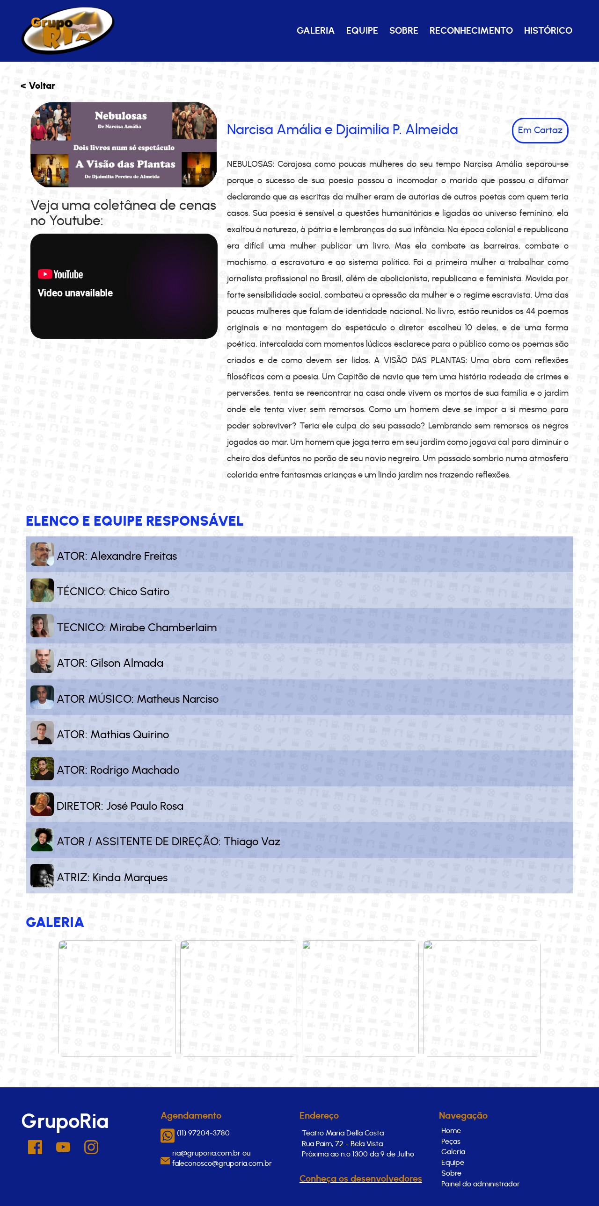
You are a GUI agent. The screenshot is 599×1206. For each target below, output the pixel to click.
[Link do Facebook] (35, 1152)
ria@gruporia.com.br (206, 1153)
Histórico (548, 31)
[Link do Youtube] (63, 1150)
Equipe (362, 31)
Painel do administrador (480, 1184)
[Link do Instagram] (91, 1152)
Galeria (316, 31)
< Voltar (38, 86)
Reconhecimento (471, 31)
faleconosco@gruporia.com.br (222, 1163)
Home (451, 1131)
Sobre (403, 31)
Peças (450, 1141)
